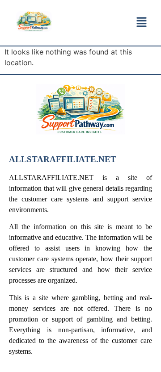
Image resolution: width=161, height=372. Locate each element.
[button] (141, 22)
